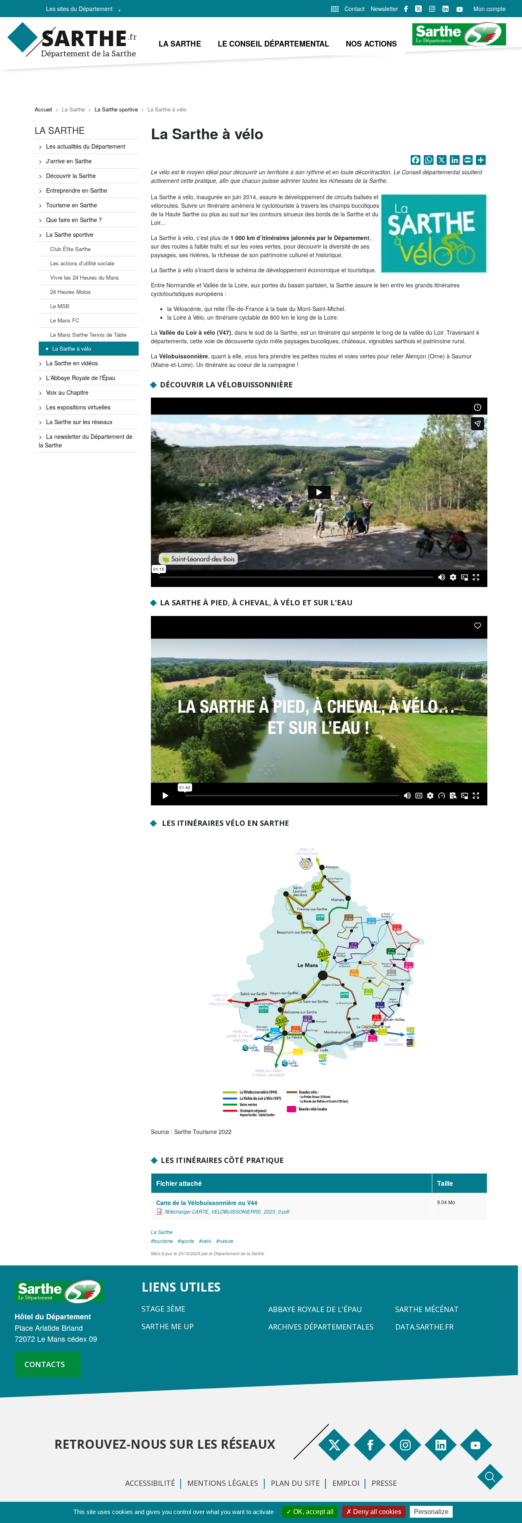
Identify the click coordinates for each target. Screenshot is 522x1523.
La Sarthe (162, 1231)
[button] (433, 235)
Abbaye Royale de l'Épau (315, 1309)
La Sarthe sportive (116, 109)
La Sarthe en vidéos (72, 363)
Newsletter (384, 8)
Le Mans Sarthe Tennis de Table (88, 334)
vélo (206, 1240)
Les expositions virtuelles (78, 407)
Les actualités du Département (85, 146)
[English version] (334, 8)
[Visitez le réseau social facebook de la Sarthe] (406, 9)
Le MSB (59, 306)
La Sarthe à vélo (71, 348)
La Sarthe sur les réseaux (79, 422)
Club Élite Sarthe (70, 249)
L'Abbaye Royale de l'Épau (80, 378)
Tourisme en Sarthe (71, 205)
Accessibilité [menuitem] (150, 1483)
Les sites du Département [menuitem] (77, 10)
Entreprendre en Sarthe (76, 190)
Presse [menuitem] (384, 1483)
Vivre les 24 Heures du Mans (84, 277)
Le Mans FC (65, 320)
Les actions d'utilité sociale (82, 263)
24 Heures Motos (70, 292)
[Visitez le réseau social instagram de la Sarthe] (432, 9)
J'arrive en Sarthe (69, 161)
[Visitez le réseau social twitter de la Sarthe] (418, 8)
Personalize (431, 1511)
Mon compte (489, 8)
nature (226, 1240)
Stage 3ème (163, 1309)
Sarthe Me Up (168, 1326)
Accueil (43, 109)
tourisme (163, 1240)
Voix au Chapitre (67, 392)
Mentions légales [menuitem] (222, 1483)
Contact (355, 8)
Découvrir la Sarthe (71, 175)
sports (187, 1240)
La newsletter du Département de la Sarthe (86, 440)
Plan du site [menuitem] (295, 1483)
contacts (44, 1364)
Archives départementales (321, 1327)
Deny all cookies (376, 1511)
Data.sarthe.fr (424, 1327)
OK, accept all (313, 1511)
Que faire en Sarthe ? (74, 220)
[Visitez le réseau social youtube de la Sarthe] (459, 9)
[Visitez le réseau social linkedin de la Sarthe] (445, 9)
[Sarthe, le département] (63, 1290)
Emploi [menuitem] (345, 1483)
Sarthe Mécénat (427, 1309)
